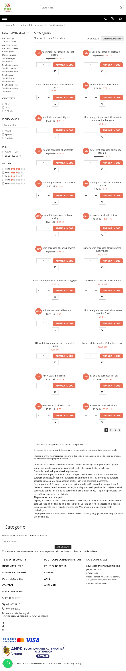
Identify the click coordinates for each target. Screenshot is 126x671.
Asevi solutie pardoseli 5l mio (102, 405)
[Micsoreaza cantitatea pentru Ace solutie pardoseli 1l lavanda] (38, 323)
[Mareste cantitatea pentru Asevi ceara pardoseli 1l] (49, 385)
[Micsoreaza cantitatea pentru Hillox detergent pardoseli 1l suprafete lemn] (38, 356)
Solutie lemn (8, 78)
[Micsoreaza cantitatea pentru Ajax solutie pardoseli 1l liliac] (86, 228)
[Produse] (5, 19)
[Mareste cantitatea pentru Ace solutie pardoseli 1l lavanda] (49, 323)
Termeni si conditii (14, 559)
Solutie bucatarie (10, 64)
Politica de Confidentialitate (84, 551)
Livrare (48, 572)
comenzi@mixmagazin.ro (19, 613)
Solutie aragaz (8, 58)
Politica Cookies (12, 578)
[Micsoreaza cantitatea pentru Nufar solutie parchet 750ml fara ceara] (86, 356)
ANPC (47, 578)
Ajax (7, 134)
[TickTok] (3, 626)
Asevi (7, 138)
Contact (7, 585)
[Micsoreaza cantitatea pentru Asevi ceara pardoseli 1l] (38, 385)
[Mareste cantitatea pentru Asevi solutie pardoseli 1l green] (49, 130)
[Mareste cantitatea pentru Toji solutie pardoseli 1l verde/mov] (96, 97)
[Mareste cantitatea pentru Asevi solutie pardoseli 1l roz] (49, 415)
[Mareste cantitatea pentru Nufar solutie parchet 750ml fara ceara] (96, 356)
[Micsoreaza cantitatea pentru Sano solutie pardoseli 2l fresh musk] (86, 290)
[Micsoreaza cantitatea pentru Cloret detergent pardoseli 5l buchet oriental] (38, 64)
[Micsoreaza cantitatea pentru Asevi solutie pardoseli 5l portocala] (86, 64)
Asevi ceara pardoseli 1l (55, 375)
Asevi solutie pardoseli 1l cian (102, 375)
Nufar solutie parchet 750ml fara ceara (102, 343)
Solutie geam (8, 75)
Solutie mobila (8, 81)
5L (6, 107)
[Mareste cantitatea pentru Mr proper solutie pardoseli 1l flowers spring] (49, 228)
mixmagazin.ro (56, 455)
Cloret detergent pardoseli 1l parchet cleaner (102, 184)
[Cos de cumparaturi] (120, 18)
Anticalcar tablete (10, 48)
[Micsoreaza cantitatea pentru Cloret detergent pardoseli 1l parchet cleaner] (86, 195)
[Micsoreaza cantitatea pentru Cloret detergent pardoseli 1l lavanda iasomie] (86, 162)
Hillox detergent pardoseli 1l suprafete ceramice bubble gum (102, 119)
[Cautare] (121, 7)
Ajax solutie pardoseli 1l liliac (102, 215)
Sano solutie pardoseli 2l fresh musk (102, 280)
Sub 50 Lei (9, 152)
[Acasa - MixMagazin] (17, 7)
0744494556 (13, 608)
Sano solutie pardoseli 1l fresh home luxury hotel (102, 249)
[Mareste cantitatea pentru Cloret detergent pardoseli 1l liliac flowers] (49, 195)
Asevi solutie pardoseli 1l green (55, 117)
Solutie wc (7, 91)
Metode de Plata (12, 591)
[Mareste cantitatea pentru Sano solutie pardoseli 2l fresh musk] (96, 290)
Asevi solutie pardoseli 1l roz (55, 405)
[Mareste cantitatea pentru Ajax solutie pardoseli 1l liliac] (96, 228)
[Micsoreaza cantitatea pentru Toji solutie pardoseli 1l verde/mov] (86, 97)
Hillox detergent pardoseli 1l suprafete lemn (55, 344)
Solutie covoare (9, 68)
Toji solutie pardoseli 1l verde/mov (102, 84)
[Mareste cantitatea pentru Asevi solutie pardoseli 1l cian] (96, 385)
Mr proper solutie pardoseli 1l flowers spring (55, 217)
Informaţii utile (12, 566)
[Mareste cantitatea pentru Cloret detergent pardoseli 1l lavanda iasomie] (96, 162)
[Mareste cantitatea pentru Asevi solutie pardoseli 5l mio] (96, 415)
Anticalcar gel (8, 38)
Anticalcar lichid (9, 41)
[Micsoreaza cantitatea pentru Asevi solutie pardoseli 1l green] (38, 130)
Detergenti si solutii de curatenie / (31, 25)
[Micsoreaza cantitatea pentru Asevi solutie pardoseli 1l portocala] (38, 162)
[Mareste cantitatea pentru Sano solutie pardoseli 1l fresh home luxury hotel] (96, 260)
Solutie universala (10, 88)
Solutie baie (7, 61)
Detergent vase (9, 54)
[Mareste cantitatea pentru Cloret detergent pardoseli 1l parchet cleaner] (96, 195)
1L (6, 103)
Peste (8, 168)
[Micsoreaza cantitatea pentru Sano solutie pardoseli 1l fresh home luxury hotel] (86, 260)
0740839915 (13, 604)
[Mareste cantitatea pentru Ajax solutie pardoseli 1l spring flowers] (49, 260)
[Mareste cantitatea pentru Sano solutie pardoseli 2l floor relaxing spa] (49, 290)
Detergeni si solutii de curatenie (57, 450)
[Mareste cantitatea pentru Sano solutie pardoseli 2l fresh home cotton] (49, 97)
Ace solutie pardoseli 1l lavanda (55, 310)
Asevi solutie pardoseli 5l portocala (102, 51)
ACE (7, 130)
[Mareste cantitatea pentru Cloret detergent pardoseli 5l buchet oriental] (49, 64)
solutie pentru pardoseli (50, 444)
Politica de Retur (55, 566)
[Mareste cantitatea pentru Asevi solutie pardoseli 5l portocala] (96, 64)
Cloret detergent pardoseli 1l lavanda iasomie (102, 151)
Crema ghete (8, 51)
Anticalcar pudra (9, 45)
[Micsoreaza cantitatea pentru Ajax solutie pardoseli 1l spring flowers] (38, 260)
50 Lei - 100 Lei (11, 155)
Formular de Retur (14, 572)
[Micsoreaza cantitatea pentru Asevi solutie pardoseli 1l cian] (86, 385)
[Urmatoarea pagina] (119, 430)
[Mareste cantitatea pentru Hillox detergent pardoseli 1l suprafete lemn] (49, 356)
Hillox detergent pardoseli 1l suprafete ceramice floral (102, 312)
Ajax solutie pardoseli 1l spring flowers (55, 247)
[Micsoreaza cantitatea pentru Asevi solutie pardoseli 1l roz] (38, 415)
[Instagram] (3, 629)
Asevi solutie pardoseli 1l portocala (55, 149)
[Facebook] (3, 622)
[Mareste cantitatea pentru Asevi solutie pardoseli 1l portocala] (49, 162)
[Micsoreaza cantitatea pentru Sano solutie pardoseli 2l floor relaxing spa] (38, 290)
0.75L (7, 111)
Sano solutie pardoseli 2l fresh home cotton (55, 86)
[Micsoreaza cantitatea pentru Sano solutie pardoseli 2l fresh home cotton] (38, 97)
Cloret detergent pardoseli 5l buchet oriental (55, 53)
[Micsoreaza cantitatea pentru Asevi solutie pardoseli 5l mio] (86, 415)
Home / (9, 25)
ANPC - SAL (50, 585)
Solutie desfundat (10, 71)
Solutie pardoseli (10, 84)
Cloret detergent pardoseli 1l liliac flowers (55, 182)
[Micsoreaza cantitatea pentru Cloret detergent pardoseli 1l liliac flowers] (38, 195)
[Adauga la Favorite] (55, 71)
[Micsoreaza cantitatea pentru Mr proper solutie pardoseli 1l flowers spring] (38, 228)
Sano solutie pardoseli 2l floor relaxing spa (55, 280)
